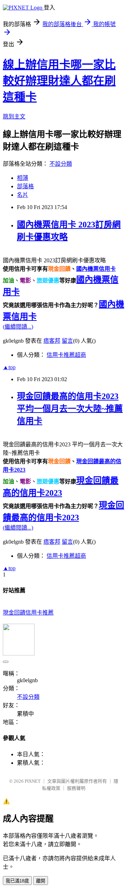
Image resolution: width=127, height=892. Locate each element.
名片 (22, 195)
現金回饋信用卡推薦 (28, 613)
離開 (40, 881)
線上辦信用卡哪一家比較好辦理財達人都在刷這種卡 (59, 80)
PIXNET (33, 781)
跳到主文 (14, 117)
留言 (67, 341)
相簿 (22, 178)
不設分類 (60, 164)
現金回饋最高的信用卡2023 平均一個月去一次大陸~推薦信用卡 (70, 409)
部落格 (25, 186)
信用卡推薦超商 (66, 355)
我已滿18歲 (17, 881)
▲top (9, 367)
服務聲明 (76, 788)
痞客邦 (51, 341)
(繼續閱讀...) (18, 327)
